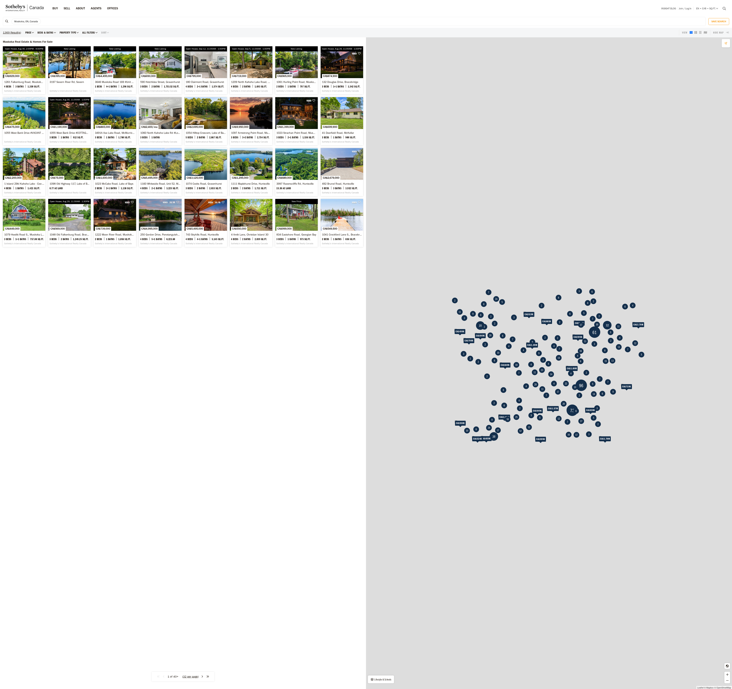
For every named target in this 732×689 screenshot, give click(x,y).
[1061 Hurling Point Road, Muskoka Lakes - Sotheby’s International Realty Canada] (296, 70)
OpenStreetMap (723, 687)
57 (520, 431)
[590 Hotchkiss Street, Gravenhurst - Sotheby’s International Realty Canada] (160, 70)
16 (507, 419)
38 (493, 436)
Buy (55, 8)
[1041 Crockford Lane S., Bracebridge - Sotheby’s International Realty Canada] (342, 223)
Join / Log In (685, 8)
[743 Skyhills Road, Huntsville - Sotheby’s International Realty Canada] (206, 223)
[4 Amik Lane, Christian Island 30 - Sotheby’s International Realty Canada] (251, 223)
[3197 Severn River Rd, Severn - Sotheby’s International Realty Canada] (69, 70)
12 (635, 343)
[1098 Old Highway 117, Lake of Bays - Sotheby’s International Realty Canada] (69, 172)
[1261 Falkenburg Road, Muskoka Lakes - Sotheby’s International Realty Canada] (24, 70)
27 (581, 421)
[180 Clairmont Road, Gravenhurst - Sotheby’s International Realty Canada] (206, 70)
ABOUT (80, 8)
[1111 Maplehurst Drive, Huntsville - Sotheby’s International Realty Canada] (251, 172)
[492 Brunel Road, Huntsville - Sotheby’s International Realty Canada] (342, 172)
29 (489, 427)
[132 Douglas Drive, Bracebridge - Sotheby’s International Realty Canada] (342, 70)
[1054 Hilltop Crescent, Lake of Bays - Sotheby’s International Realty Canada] (206, 121)
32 (607, 325)
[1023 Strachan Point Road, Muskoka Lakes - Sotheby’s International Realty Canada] (296, 121)
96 (581, 385)
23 (542, 370)
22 (566, 383)
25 (516, 417)
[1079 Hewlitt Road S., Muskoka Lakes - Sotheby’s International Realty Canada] (24, 223)
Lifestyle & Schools (383, 679)
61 (594, 332)
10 (498, 352)
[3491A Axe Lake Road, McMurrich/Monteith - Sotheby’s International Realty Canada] (115, 121)
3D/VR (127, 151)
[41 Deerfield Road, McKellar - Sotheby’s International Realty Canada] (342, 121)
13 (612, 360)
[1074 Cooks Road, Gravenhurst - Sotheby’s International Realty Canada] (206, 172)
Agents (96, 8)
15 (605, 361)
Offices (112, 8)
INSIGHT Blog (668, 8)
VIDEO (36, 53)
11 (460, 312)
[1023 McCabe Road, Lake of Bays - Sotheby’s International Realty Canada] (115, 172)
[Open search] (722, 8)
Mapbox (710, 687)
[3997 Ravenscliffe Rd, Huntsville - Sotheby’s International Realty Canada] (296, 172)
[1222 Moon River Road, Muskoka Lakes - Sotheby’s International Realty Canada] (115, 223)
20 (490, 335)
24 (496, 299)
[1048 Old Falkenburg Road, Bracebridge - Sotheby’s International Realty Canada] (69, 223)
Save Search (718, 21)
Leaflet (700, 687)
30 (597, 324)
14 (594, 394)
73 (572, 410)
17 (498, 430)
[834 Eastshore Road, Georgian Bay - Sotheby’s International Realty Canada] (296, 223)
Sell (67, 8)
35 (480, 325)
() (190, 676)
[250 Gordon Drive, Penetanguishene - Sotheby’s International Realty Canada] (160, 223)
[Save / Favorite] (42, 53)
